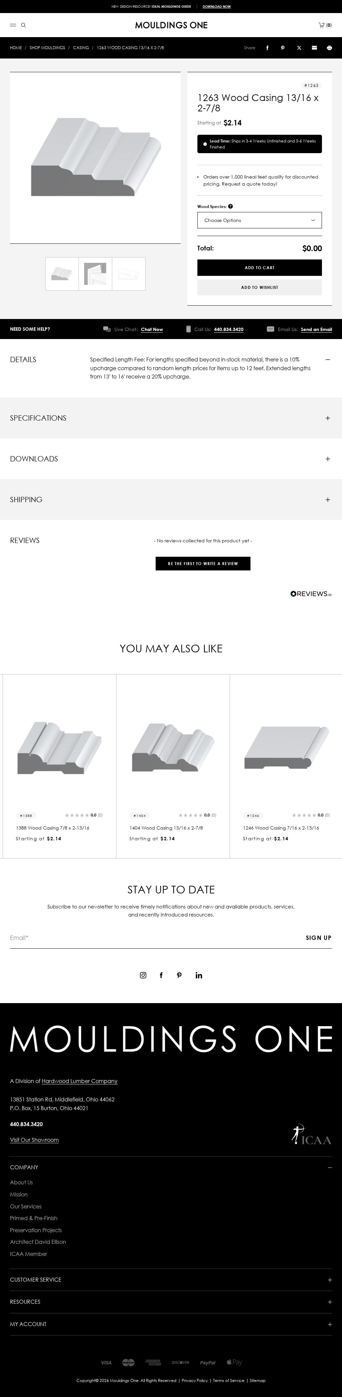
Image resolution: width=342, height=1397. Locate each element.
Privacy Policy (195, 1380)
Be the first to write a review (203, 563)
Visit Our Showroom (34, 1140)
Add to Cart (260, 267)
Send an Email (316, 329)
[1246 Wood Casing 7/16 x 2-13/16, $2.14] (284, 747)
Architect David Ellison (38, 1242)
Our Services (25, 1206)
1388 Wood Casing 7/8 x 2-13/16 (51, 828)
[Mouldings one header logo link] (171, 25)
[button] (203, 560)
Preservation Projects (36, 1230)
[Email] (314, 48)
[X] (299, 47)
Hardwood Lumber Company (80, 1081)
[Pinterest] (283, 47)
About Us (21, 1182)
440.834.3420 (228, 329)
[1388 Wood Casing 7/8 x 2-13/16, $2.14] (57, 747)
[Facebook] (267, 47)
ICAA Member (28, 1254)
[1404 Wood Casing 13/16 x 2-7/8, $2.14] (171, 747)
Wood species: (212, 206)
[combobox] (259, 220)
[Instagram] (143, 975)
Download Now (217, 6)
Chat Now (152, 329)
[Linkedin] (199, 975)
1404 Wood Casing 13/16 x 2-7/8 (164, 828)
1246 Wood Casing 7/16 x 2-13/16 (279, 828)
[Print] (329, 47)
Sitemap (258, 1380)
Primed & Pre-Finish (33, 1218)
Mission (19, 1194)
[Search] (23, 25)
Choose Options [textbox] (222, 220)
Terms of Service (228, 1380)
